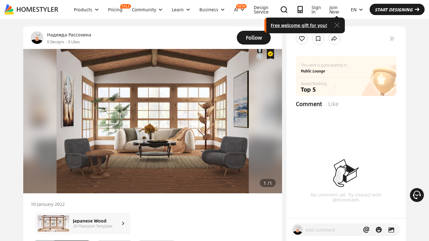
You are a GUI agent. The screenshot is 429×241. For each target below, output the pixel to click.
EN (353, 9)
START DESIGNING (394, 9)
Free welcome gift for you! (299, 25)
